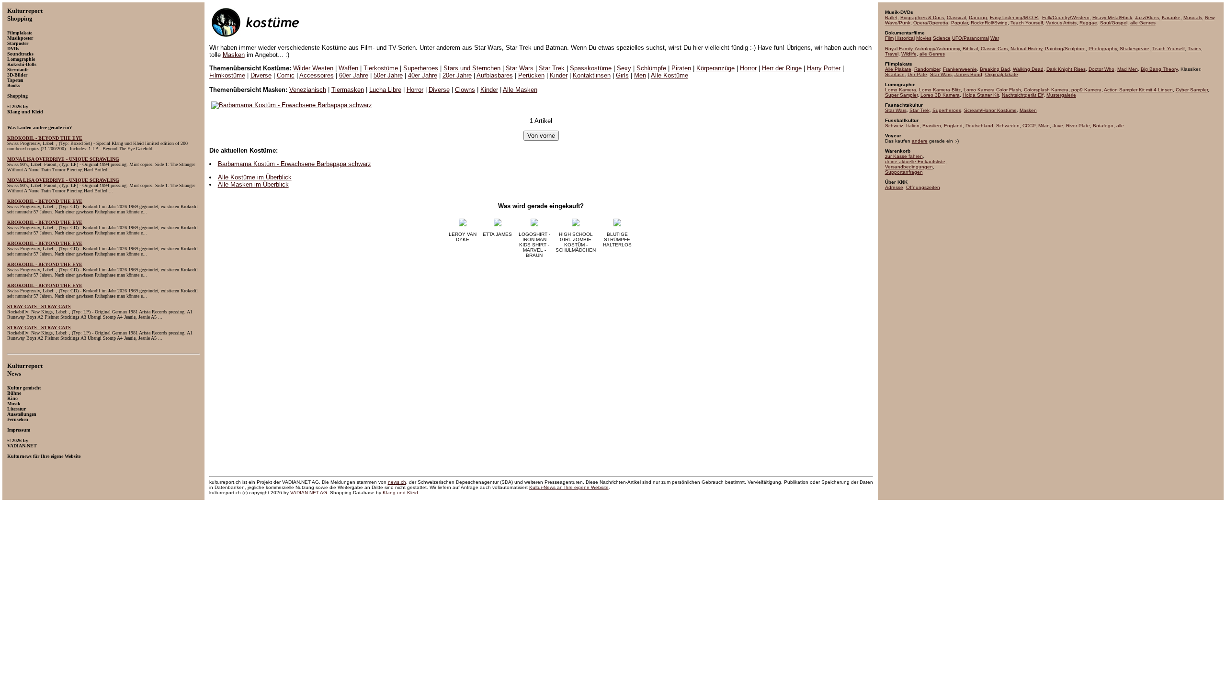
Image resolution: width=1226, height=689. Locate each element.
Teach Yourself (1026, 22)
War (994, 38)
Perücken (531, 75)
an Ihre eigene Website (569, 487)
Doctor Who (1101, 69)
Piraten (681, 68)
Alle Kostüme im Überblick (255, 177)
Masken (234, 54)
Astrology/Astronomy (937, 48)
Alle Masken (520, 89)
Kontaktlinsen (592, 75)
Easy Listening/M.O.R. (1014, 17)
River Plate (1078, 125)
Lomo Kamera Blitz (940, 89)
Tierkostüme (380, 68)
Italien (913, 125)
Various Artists (1061, 22)
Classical (956, 17)
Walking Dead (1028, 69)
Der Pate (917, 74)
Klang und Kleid (400, 492)
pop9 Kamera (1086, 89)
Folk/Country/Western (1066, 17)
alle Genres (1143, 22)
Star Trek (552, 68)
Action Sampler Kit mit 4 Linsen (1138, 89)
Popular (959, 22)
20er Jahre (457, 75)
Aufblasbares (495, 75)
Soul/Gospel (1113, 22)
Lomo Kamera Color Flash (992, 89)
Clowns (465, 89)
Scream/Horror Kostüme (990, 110)
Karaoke (1171, 17)
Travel (891, 53)
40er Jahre (422, 75)
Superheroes (420, 68)
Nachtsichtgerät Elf (1023, 95)
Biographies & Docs (922, 17)
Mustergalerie (1061, 95)
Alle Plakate (898, 69)
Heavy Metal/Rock (1112, 17)
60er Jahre (353, 75)
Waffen (348, 68)
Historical (905, 38)
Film (889, 38)
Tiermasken (347, 89)
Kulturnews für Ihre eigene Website (43, 456)
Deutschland (979, 125)
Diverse (261, 75)
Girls (622, 75)
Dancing (978, 17)
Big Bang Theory (1159, 69)
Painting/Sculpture (1065, 48)
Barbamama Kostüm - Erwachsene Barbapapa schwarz (294, 163)
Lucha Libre (385, 89)
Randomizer (927, 69)
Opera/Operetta (930, 22)
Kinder (559, 75)
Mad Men (1127, 69)
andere (920, 141)
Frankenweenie (960, 69)
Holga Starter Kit (981, 95)
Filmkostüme (227, 75)
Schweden (1008, 125)
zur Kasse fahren (904, 156)
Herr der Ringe (782, 68)
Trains (1194, 48)
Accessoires (316, 75)
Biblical (970, 48)
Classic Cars (994, 48)
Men (640, 75)
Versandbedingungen (909, 166)
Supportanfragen (904, 172)
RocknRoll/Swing (989, 22)
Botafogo (1103, 125)
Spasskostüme (591, 68)
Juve (1058, 125)
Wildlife (909, 53)
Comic (286, 75)
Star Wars (520, 68)
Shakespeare (1134, 48)
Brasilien (931, 125)
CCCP (1028, 125)
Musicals (1192, 17)
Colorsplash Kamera (1046, 89)
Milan (1044, 125)
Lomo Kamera (900, 89)
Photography (1103, 48)
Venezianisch (307, 89)
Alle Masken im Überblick (253, 184)
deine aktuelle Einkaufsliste (915, 161)
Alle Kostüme (669, 75)
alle (1120, 125)
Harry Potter (823, 68)
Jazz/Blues (1147, 17)
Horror (748, 68)
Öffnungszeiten (923, 187)
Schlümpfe (651, 68)
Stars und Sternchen (471, 68)
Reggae (1088, 22)
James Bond (968, 74)
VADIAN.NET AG (308, 492)
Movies (923, 38)
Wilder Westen (313, 68)
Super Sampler (901, 95)
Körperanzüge (715, 68)
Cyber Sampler (1192, 89)
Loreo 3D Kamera (940, 95)
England (953, 125)
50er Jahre (388, 75)
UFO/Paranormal (970, 38)
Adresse (894, 187)
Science (942, 38)
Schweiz (894, 125)
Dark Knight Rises (1066, 69)
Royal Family (898, 48)
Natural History (1026, 48)
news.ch (397, 482)
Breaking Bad (995, 69)
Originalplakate (1001, 74)
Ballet (891, 17)
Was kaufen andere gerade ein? (39, 127)
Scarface (895, 74)
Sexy (624, 68)
